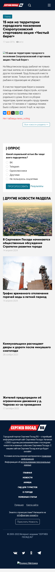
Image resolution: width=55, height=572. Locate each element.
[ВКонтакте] (4, 113)
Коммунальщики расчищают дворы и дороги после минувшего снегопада (27, 347)
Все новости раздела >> (36, 124)
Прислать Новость (27, 521)
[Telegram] (21, 113)
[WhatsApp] (17, 113)
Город (8, 16)
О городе (28, 492)
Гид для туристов (27, 487)
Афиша (28, 482)
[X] (13, 113)
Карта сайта (32, 505)
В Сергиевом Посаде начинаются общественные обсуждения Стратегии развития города (26, 243)
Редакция (19, 505)
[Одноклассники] (9, 113)
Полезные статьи (27, 497)
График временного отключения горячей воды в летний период (25, 295)
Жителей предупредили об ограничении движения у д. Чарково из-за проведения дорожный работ (22, 403)
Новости (27, 477)
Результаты (37, 186)
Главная (27, 472)
